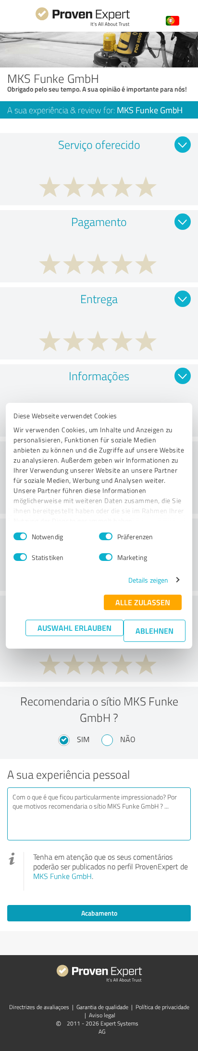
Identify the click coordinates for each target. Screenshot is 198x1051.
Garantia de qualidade (102, 1007)
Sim (83, 739)
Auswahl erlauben (74, 627)
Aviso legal (102, 1015)
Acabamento (99, 913)
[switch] (105, 536)
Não (128, 739)
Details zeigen (148, 580)
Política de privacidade (162, 1007)
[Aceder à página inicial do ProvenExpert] (83, 24)
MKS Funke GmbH (62, 876)
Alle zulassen (142, 602)
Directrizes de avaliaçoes (39, 1007)
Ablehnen (154, 630)
